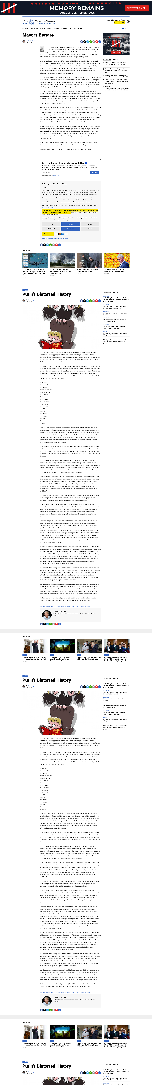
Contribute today (119, 22)
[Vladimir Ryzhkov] (24, 300)
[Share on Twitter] (84, 41)
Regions (42, 28)
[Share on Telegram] (87, 41)
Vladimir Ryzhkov (32, 300)
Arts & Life (64, 28)
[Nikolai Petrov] (24, 41)
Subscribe (95, 172)
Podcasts (73, 28)
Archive (80, 28)
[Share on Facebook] (81, 41)
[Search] (129, 29)
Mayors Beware (38, 35)
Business (49, 28)
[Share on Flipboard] (96, 41)
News (27, 28)
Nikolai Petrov (31, 40)
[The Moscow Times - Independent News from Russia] (38, 21)
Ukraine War (34, 28)
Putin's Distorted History (46, 294)
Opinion (56, 28)
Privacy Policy (56, 175)
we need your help (47, 207)
